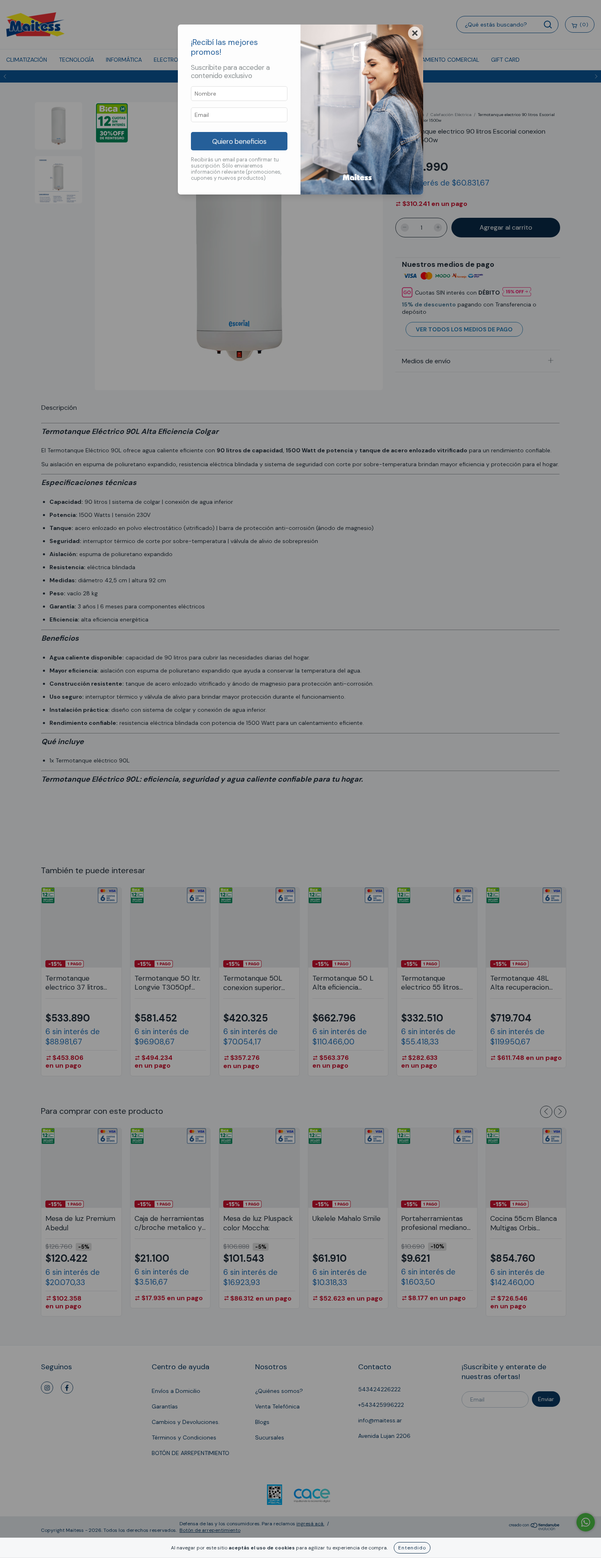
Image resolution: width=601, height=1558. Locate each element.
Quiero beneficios (239, 141)
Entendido (412, 1548)
